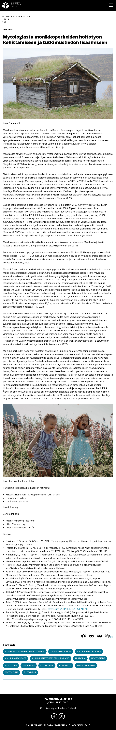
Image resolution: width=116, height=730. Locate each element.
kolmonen (46, 665)
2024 (6, 19)
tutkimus (30, 672)
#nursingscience (15, 658)
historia (80, 658)
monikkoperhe (86, 665)
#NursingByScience (89, 651)
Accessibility (79, 725)
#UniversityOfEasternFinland (50, 658)
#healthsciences (60, 651)
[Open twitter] (62, 716)
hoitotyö (11, 665)
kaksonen (28, 665)
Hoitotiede (98, 658)
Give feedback (34, 725)
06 (5, 22)
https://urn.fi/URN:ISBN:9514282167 (67, 609)
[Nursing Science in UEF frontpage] (11, 5)
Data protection (57, 725)
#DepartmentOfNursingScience (25, 651)
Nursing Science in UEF (16, 16)
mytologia (11, 672)
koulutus (65, 665)
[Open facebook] (54, 716)
